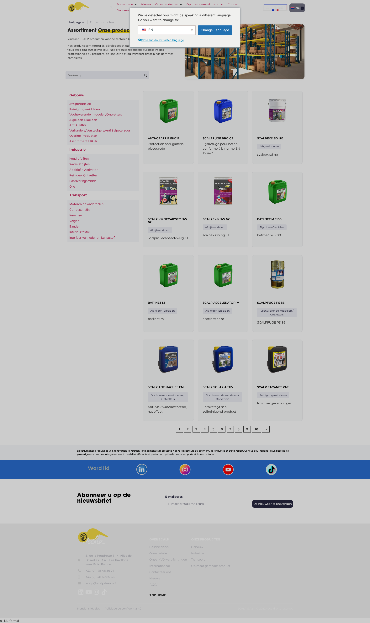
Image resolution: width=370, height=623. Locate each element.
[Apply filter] (145, 75)
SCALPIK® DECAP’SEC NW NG (167, 220)
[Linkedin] (81, 592)
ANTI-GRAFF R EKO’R (163, 138)
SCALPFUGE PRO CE (218, 138)
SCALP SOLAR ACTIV (218, 387)
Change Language (215, 30)
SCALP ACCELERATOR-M (221, 302)
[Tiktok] (104, 592)
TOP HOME (157, 595)
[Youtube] (89, 592)
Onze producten (205, 539)
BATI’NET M (156, 302)
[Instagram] (96, 592)
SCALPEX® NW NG (216, 219)
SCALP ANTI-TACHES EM (166, 387)
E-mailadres (174, 496)
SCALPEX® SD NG (270, 138)
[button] (127, 5)
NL (297, 7)
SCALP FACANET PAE (273, 387)
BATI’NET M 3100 (269, 219)
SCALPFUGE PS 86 (270, 302)
